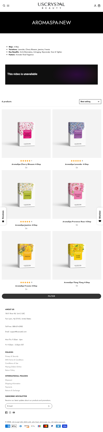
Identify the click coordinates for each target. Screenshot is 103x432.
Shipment (8, 380)
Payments (8, 387)
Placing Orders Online (13, 366)
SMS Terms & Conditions (14, 360)
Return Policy (10, 370)
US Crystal (15, 422)
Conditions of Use (11, 363)
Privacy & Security (11, 356)
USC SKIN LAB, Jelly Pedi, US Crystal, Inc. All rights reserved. (43, 422)
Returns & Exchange (12, 390)
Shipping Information (12, 383)
